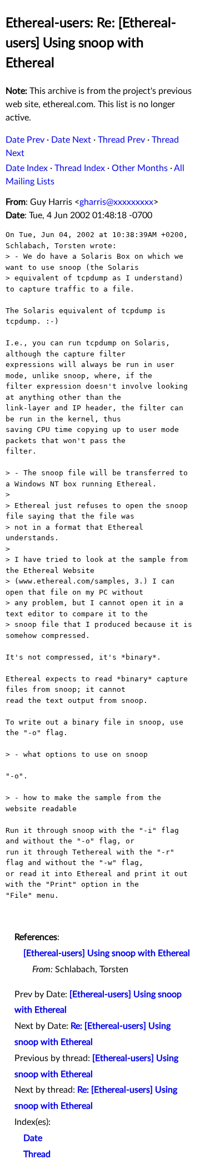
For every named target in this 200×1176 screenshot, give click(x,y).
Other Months (140, 168)
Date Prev (25, 139)
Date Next (71, 139)
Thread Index (79, 168)
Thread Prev (121, 139)
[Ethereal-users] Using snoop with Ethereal (106, 953)
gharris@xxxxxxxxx (116, 202)
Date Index (27, 168)
